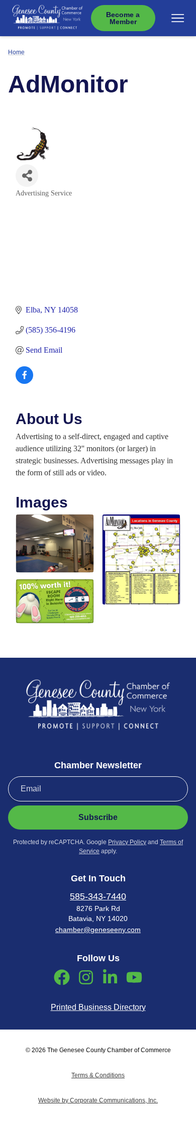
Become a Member (123, 18)
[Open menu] (177, 18)
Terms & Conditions (98, 1075)
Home (16, 52)
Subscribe (98, 817)
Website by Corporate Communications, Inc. (98, 1100)
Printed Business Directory (98, 1007)
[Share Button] (27, 175)
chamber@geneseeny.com (98, 930)
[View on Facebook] (24, 381)
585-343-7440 (98, 896)
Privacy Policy (127, 842)
